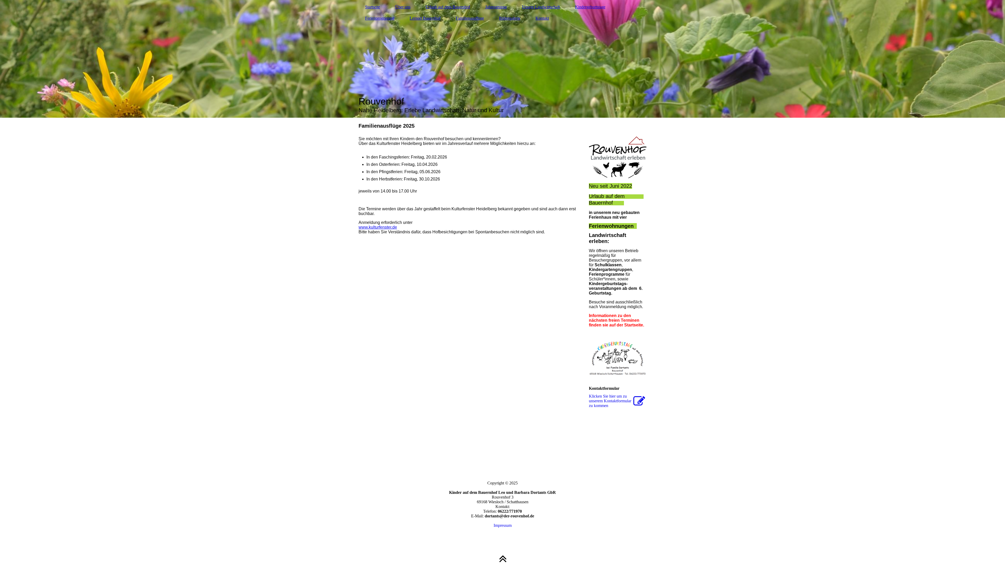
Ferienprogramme (379, 18)
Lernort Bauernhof (425, 18)
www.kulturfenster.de (378, 227)
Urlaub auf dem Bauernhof (448, 7)
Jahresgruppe (496, 7)
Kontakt (542, 18)
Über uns (402, 7)
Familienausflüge (470, 18)
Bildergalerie (509, 18)
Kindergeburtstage (590, 7)
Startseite (372, 7)
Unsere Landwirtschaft (541, 7)
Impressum (503, 525)
